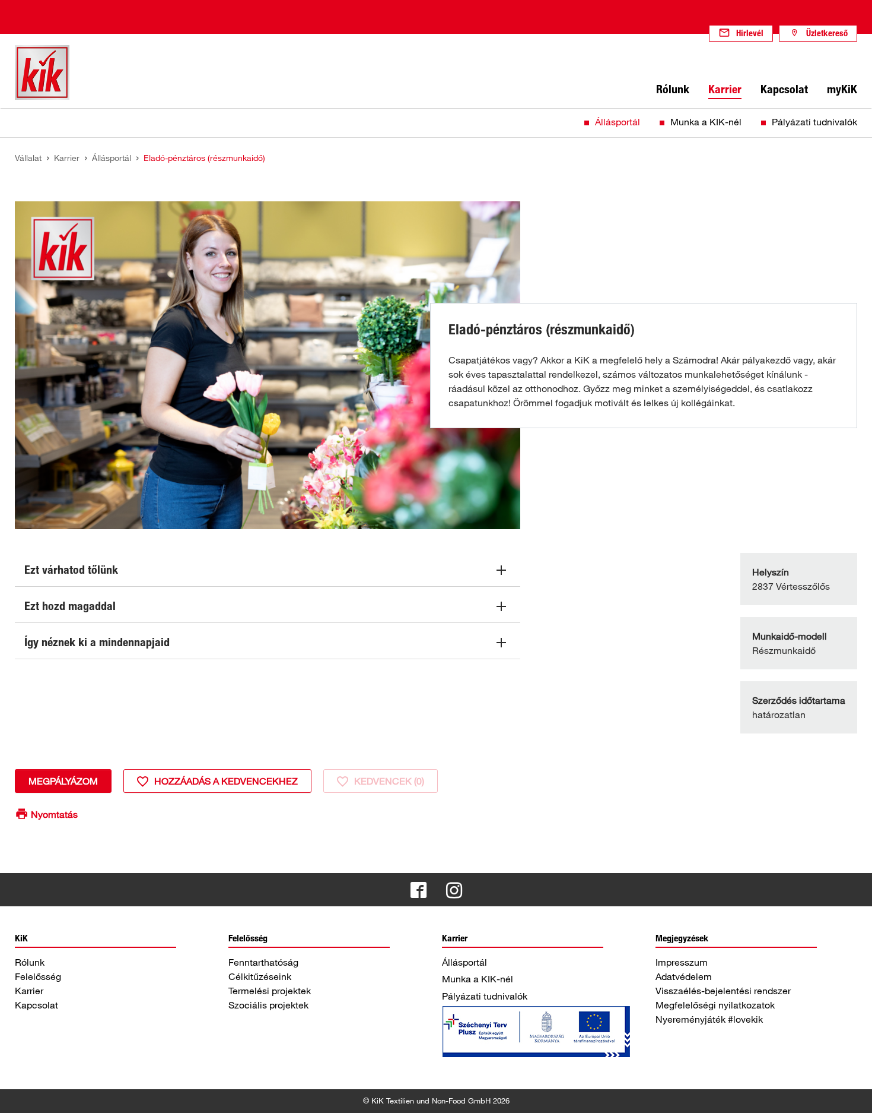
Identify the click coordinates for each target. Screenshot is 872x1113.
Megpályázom (63, 781)
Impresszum (681, 962)
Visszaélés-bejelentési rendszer (723, 991)
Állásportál (617, 122)
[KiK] (42, 72)
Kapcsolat (36, 1005)
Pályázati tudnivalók (814, 122)
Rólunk (29, 962)
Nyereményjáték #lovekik (709, 1019)
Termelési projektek (269, 991)
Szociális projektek (268, 1005)
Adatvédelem (683, 976)
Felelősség (38, 976)
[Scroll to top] (852, 1093)
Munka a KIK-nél (705, 122)
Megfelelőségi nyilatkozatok (715, 1005)
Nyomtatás (54, 814)
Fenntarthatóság (263, 962)
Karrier (29, 991)
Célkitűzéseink (259, 976)
